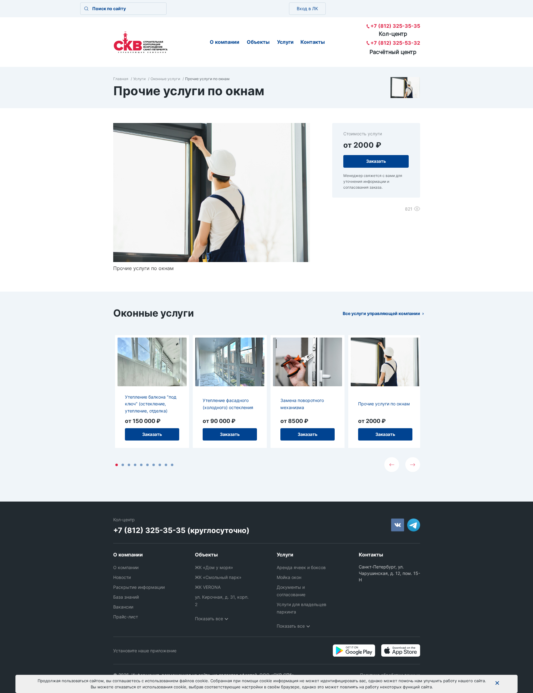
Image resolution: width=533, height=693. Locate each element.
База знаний (126, 597)
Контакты (312, 42)
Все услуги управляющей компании (381, 313)
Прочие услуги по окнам (384, 403)
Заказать (152, 434)
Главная (120, 78)
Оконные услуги (165, 78)
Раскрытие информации (139, 587)
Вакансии (123, 606)
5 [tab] (141, 465)
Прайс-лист (125, 616)
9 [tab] (166, 465)
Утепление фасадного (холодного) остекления (228, 404)
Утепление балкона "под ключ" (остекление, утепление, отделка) (150, 403)
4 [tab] (135, 465)
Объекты (258, 42)
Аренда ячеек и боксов (301, 567)
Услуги (285, 42)
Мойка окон (289, 577)
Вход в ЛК (307, 8)
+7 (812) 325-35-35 (395, 26)
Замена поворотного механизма (302, 404)
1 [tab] (116, 465)
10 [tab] (172, 465)
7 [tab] (153, 465)
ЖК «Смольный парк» (218, 577)
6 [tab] (147, 465)
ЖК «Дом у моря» (214, 567)
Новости (122, 577)
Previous (391, 464)
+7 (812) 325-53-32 (395, 43)
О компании (224, 42)
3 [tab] (129, 465)
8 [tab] (160, 465)
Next (412, 464)
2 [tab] (123, 465)
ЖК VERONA (208, 587)
